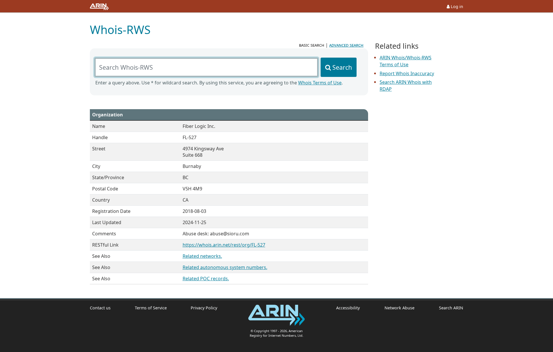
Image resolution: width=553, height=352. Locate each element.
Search (342, 67)
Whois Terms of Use (320, 83)
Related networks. (202, 256)
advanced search (346, 45)
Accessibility (348, 308)
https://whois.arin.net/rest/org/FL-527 (224, 245)
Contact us (100, 308)
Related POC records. (206, 278)
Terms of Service (151, 308)
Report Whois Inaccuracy (407, 73)
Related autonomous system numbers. (225, 267)
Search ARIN (451, 308)
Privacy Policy (204, 308)
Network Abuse (399, 308)
